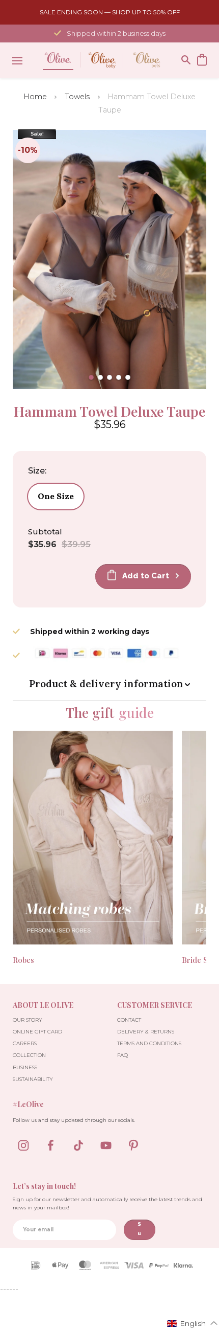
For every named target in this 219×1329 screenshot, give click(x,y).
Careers (25, 1043)
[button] (91, 377)
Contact (129, 1020)
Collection (29, 1055)
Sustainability (33, 1079)
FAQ (122, 1055)
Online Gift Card (37, 1031)
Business (25, 1067)
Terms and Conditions (149, 1043)
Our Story (27, 1020)
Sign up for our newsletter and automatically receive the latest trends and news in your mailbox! (107, 1203)
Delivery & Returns (145, 1031)
